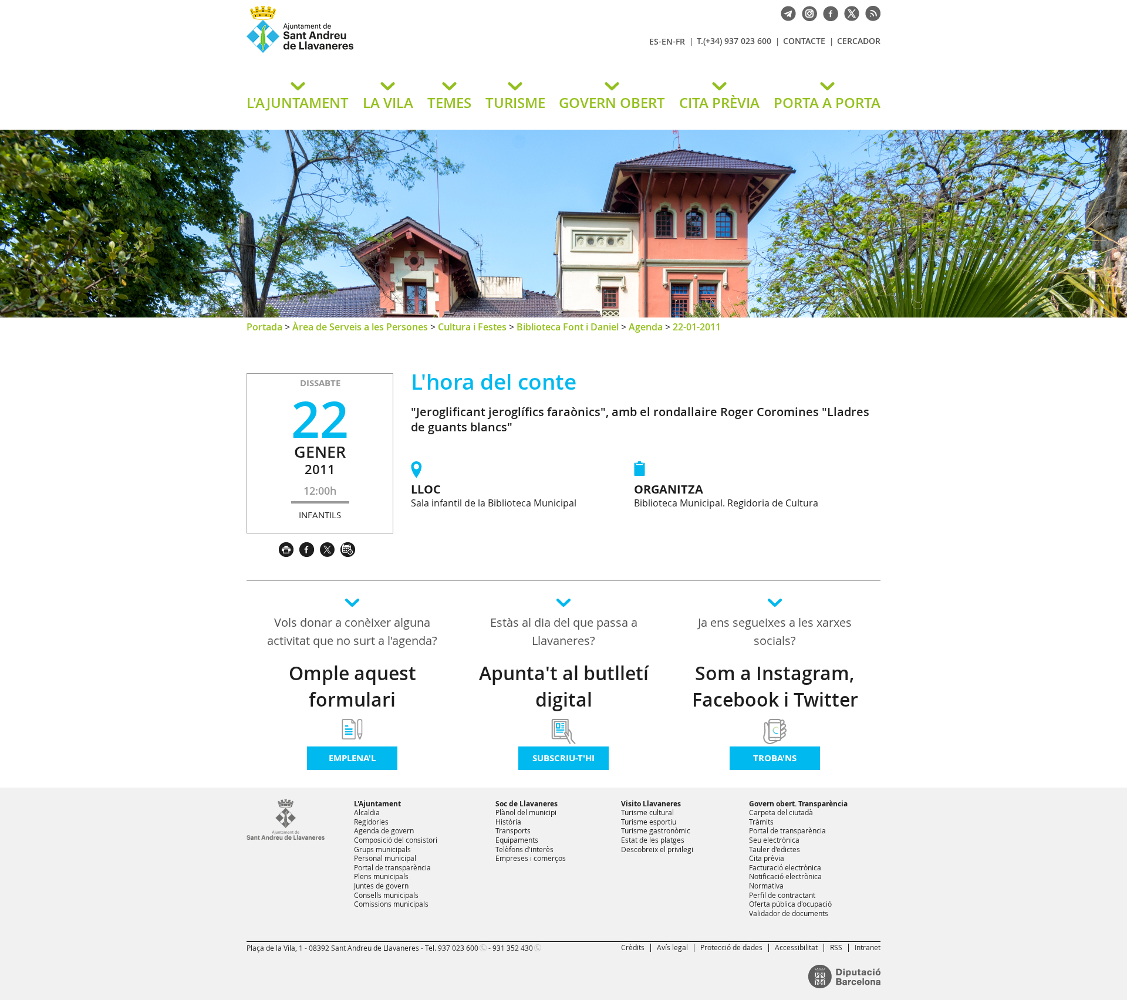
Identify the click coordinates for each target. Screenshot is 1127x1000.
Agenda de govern (384, 830)
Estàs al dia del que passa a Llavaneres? (563, 631)
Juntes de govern (381, 885)
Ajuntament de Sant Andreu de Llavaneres (384, 52)
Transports (513, 830)
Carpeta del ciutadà (781, 812)
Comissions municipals (391, 903)
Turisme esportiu (648, 821)
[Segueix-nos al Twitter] (848, 12)
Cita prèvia (766, 858)
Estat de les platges (652, 839)
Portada (264, 326)
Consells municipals (386, 895)
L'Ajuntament (377, 804)
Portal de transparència (392, 867)
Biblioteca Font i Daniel (568, 326)
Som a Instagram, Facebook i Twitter (775, 686)
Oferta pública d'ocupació (790, 903)
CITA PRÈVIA (719, 102)
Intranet (867, 947)
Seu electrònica (774, 839)
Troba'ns (775, 758)
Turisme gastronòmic (655, 830)
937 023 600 (458, 947)
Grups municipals (382, 849)
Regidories (371, 821)
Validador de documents (788, 913)
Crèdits (633, 947)
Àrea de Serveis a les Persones (360, 326)
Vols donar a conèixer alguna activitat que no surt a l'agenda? (352, 631)
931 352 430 (512, 947)
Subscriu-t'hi (563, 758)
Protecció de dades (731, 947)
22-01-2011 (697, 326)
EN (667, 41)
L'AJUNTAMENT (298, 102)
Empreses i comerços (530, 858)
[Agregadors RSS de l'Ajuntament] (869, 12)
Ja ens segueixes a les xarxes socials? (775, 631)
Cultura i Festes (472, 326)
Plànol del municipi (525, 812)
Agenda (646, 326)
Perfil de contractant (782, 895)
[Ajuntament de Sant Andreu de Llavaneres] (286, 837)
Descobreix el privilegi (657, 849)
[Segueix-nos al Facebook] (827, 12)
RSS (836, 947)
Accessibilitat (796, 947)
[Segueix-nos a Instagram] (806, 12)
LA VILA (388, 102)
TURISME (515, 102)
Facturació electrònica (785, 867)
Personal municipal (385, 858)
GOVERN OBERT (612, 102)
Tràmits (761, 821)
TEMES (449, 102)
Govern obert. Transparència (798, 804)
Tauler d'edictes (774, 849)
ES (654, 41)
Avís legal (672, 947)
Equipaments (516, 839)
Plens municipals (381, 876)
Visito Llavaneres (651, 804)
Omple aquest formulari (352, 686)
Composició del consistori (395, 839)
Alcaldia (367, 812)
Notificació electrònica (785, 876)
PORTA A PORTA (827, 102)
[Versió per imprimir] (289, 548)
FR (680, 41)
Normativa (766, 885)
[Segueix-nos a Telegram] (785, 12)
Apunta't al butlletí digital (564, 686)
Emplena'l (352, 758)
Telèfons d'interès (524, 849)
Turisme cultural (647, 812)
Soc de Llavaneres (526, 804)
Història (508, 821)
